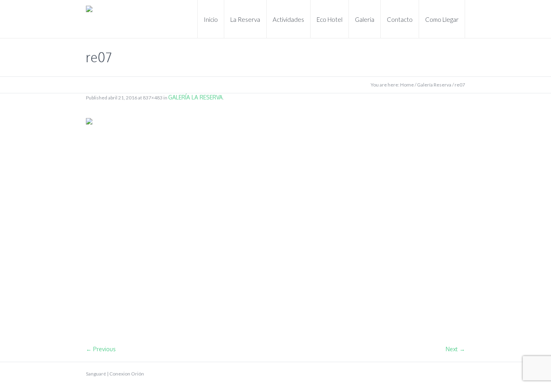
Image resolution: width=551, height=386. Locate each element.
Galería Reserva (434, 85)
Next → (455, 349)
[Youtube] (448, 374)
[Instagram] (461, 374)
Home (407, 85)
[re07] (275, 227)
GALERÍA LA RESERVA (195, 97)
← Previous (101, 349)
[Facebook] (435, 374)
